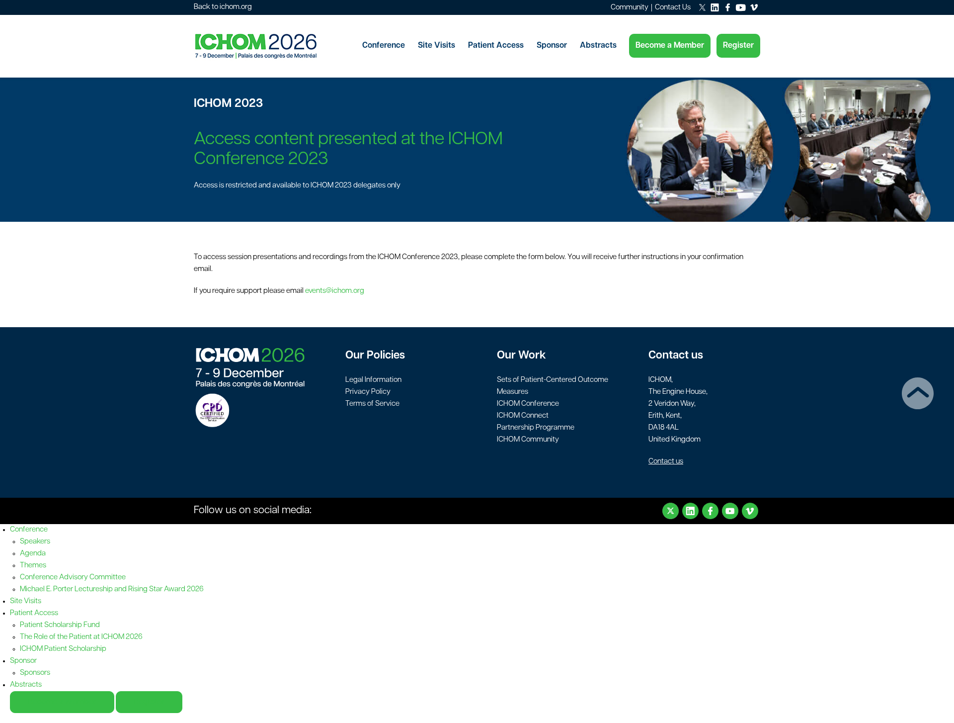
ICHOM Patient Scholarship (63, 649)
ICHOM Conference (528, 404)
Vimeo (750, 511)
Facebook (710, 511)
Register (738, 46)
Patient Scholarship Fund (60, 625)
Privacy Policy (368, 392)
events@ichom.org (334, 291)
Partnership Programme (535, 428)
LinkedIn (690, 511)
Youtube (730, 511)
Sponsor (552, 46)
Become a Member (670, 46)
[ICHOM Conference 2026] (273, 46)
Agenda (33, 553)
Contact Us (673, 7)
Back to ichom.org (223, 7)
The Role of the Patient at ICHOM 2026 (81, 637)
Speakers (35, 541)
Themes (33, 565)
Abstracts (598, 46)
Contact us (665, 461)
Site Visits (436, 46)
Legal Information (373, 380)
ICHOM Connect (523, 416)
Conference (383, 46)
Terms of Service (372, 404)
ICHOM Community (528, 440)
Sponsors (35, 673)
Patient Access (496, 46)
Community (629, 7)
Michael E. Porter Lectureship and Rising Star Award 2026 (112, 589)
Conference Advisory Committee (73, 577)
